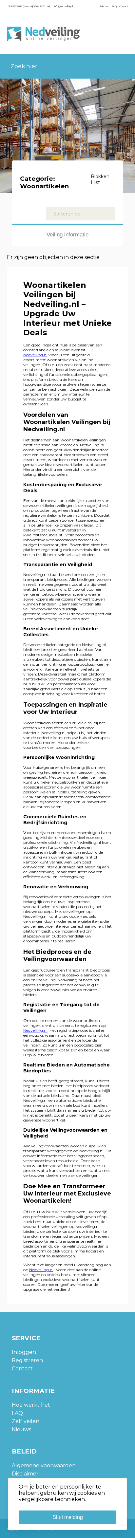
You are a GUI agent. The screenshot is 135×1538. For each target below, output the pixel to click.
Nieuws (104, 6)
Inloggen (24, 1352)
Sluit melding (67, 1517)
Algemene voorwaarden (44, 1465)
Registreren (27, 1360)
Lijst (95, 182)
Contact (123, 6)
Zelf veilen (25, 1421)
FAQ (114, 6)
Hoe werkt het (31, 1405)
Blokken (100, 176)
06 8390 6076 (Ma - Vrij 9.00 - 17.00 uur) (29, 6)
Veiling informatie (67, 235)
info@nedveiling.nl (63, 6)
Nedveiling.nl (35, 354)
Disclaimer (25, 1474)
